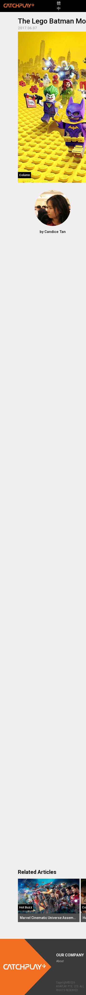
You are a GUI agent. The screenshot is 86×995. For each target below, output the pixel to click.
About (60, 961)
